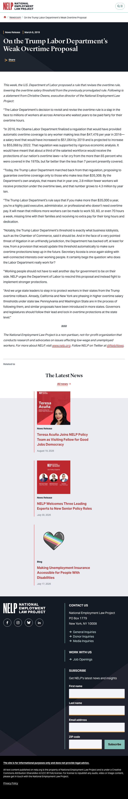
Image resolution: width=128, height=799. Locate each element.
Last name (75, 703)
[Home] (4, 17)
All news (62, 384)
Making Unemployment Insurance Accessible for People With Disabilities (63, 573)
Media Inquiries (83, 641)
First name (75, 686)
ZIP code (74, 737)
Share (12, 59)
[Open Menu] (120, 6)
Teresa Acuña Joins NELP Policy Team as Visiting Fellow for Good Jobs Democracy (62, 439)
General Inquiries (84, 632)
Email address (78, 720)
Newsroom (15, 17)
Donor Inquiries (83, 636)
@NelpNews (115, 345)
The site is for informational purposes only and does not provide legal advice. (46, 762)
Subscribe (114, 744)
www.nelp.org (61, 345)
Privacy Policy (10, 783)
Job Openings (82, 659)
